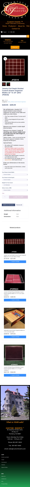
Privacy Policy (4, 483)
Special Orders (4, 467)
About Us (3, 476)
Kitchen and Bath (5, 457)
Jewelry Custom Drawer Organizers (18, 101)
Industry (3, 464)
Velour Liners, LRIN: (7, 187)
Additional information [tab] (8, 204)
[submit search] (28, 36)
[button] (5, 58)
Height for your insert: (7, 182)
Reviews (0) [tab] (19, 204)
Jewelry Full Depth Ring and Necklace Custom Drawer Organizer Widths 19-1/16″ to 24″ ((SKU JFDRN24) (14, 293)
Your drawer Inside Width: (8, 172)
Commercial (4, 462)
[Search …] (14, 36)
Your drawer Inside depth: (8, 177)
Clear (3, 193)
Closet (8, 101)
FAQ (2, 481)
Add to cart (19, 197)
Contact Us (3, 478)
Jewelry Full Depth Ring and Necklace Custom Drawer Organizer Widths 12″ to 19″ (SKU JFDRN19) (14, 369)
